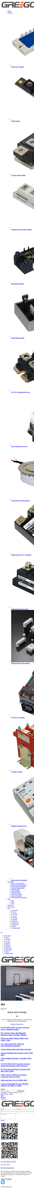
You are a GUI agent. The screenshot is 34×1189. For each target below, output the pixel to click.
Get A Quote (11, 907)
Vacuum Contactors (16, 894)
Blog (9, 899)
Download (11, 882)
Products (10, 12)
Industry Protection (16, 896)
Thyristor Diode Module (18, 888)
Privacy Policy (5, 1094)
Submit (3, 1120)
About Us (10, 905)
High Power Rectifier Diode (19, 885)
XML (11, 1094)
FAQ (12, 903)
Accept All (8, 1179)
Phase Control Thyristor (17, 883)
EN (9, 908)
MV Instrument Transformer (19, 897)
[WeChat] (17, 1150)
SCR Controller (15, 891)
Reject (3, 1179)
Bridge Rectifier (15, 889)
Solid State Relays (16, 892)
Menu (2, 1095)
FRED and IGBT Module (18, 886)
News (12, 902)
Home (9, 11)
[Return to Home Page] (17, 1024)
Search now (21, 1091)
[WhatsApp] (17, 1131)
